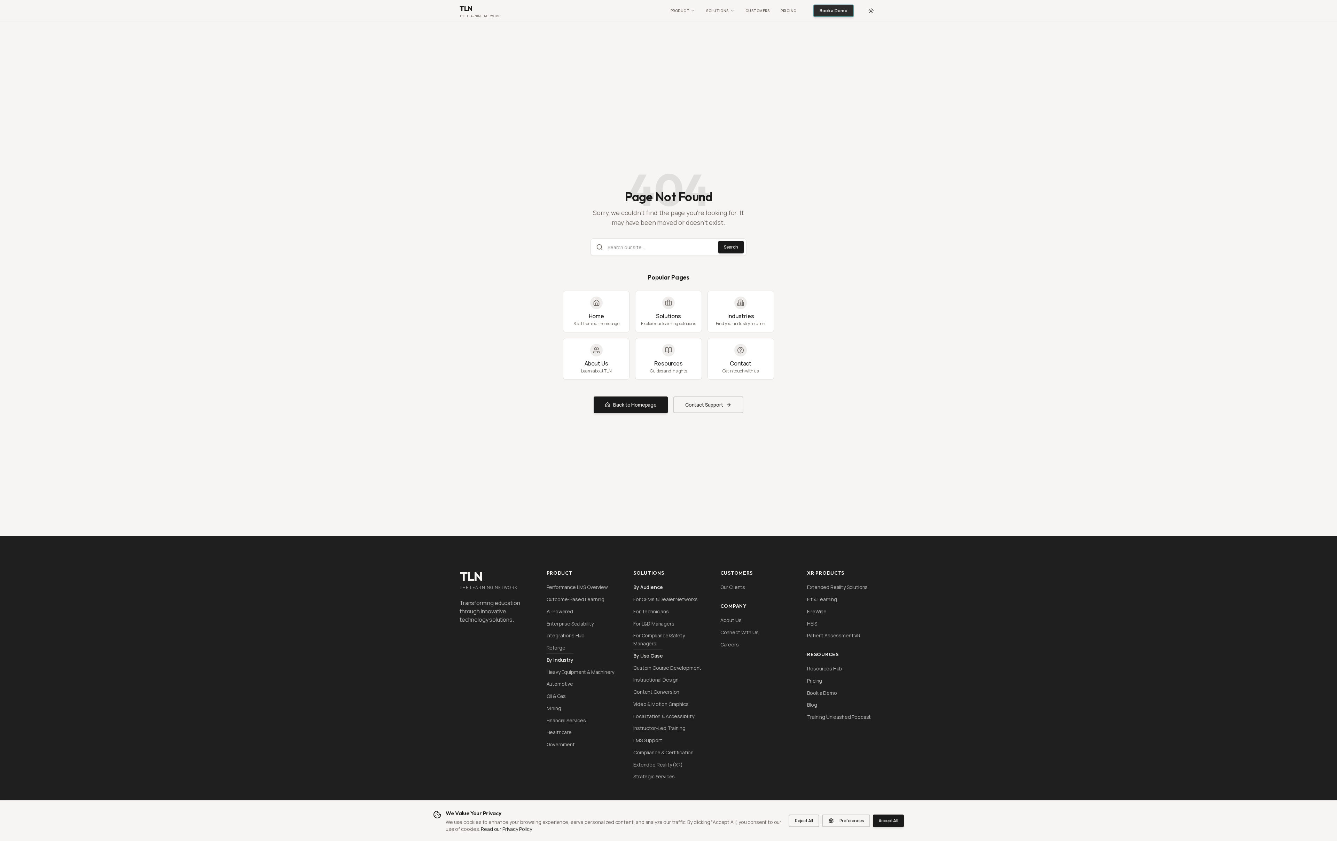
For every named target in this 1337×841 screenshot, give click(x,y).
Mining (554, 708)
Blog (812, 704)
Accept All (888, 821)
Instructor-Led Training (659, 728)
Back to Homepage (634, 404)
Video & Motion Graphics (660, 704)
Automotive (560, 684)
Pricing (789, 10)
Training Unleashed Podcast (839, 717)
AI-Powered (560, 611)
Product (680, 10)
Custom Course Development (667, 668)
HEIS (812, 623)
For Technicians (651, 611)
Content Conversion (656, 692)
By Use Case (648, 655)
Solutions (717, 10)
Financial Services (566, 720)
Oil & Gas (556, 696)
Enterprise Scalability (570, 623)
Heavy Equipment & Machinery (581, 672)
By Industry (560, 660)
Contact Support (704, 404)
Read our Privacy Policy (506, 829)
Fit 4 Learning (822, 599)
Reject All (804, 821)
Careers (729, 644)
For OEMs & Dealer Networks (665, 599)
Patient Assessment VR (833, 635)
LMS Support (647, 740)
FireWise (817, 611)
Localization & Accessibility (663, 716)
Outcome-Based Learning (575, 599)
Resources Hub (824, 668)
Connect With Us (739, 632)
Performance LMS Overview (577, 587)
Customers (757, 10)
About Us (731, 620)
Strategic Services (654, 776)
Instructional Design (656, 679)
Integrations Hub (566, 635)
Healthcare (559, 732)
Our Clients (732, 587)
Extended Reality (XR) (658, 764)
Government (561, 744)
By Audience (648, 587)
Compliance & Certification (663, 752)
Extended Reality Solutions (837, 587)
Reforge (556, 647)
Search (731, 247)
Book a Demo (833, 11)
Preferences (851, 821)
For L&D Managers (653, 623)
